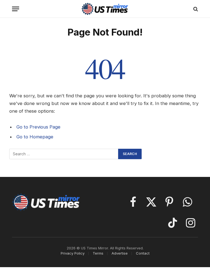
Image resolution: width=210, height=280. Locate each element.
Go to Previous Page (38, 127)
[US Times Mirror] (105, 9)
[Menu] (15, 9)
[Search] (195, 9)
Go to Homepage (34, 136)
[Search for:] (64, 154)
